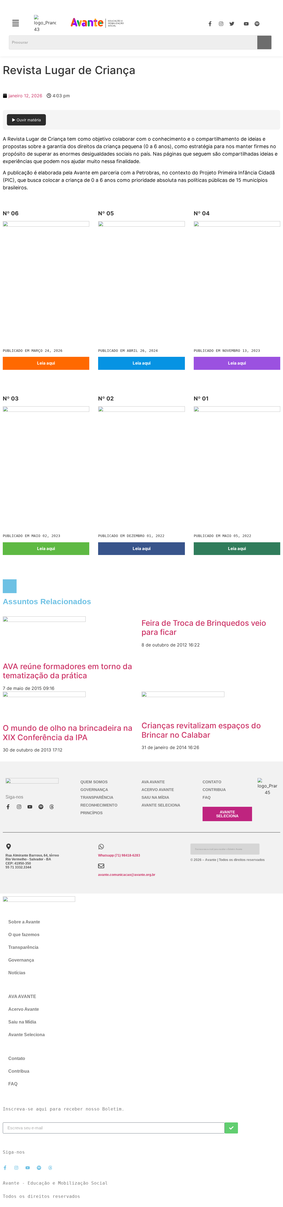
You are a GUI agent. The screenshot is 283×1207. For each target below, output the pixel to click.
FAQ (207, 797)
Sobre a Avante (24, 922)
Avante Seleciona (161, 805)
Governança (94, 789)
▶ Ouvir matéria (26, 119)
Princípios (91, 813)
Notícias (16, 972)
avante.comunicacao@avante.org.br (126, 875)
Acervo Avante (158, 789)
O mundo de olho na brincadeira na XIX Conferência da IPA (67, 732)
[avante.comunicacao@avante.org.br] (101, 866)
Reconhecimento (98, 805)
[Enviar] (231, 1127)
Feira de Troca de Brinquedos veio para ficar (204, 627)
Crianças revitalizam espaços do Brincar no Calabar (201, 730)
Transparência (96, 797)
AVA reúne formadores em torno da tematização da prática (67, 671)
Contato (212, 782)
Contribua (214, 789)
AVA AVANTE (153, 782)
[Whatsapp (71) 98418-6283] (101, 847)
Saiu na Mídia (155, 797)
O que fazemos (24, 934)
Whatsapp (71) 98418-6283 (119, 855)
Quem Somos (94, 782)
